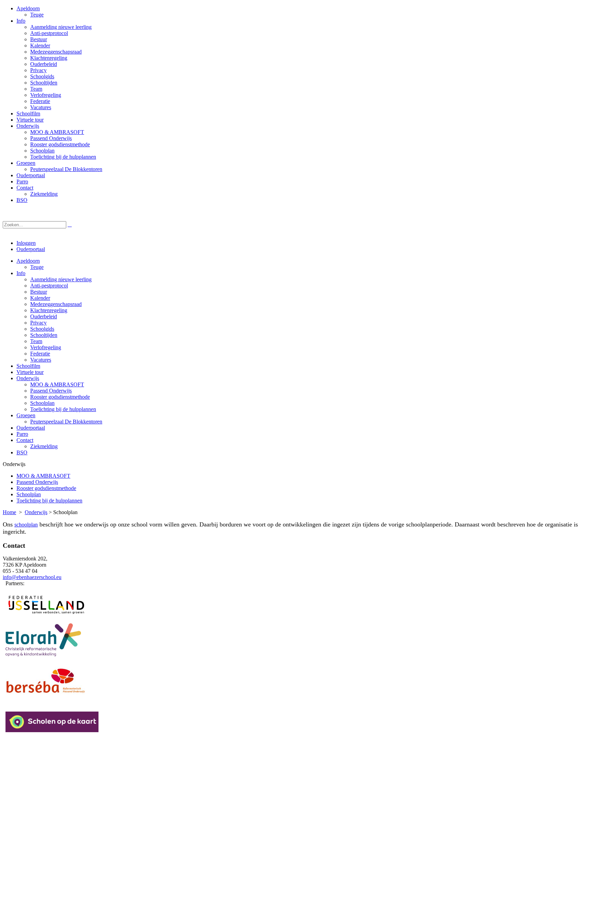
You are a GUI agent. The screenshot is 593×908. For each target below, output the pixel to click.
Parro (22, 434)
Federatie (40, 353)
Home (9, 512)
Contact (24, 440)
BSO (21, 452)
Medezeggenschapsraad (56, 304)
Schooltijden (43, 335)
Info (20, 273)
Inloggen (26, 243)
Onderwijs (27, 378)
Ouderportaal (30, 249)
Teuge (37, 267)
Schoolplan (42, 403)
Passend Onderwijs (51, 391)
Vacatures (40, 360)
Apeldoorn (28, 261)
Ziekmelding (44, 446)
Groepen (25, 415)
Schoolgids (42, 329)
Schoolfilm (28, 366)
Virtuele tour (30, 372)
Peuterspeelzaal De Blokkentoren (66, 421)
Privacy (38, 323)
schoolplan (26, 524)
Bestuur (38, 292)
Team (36, 341)
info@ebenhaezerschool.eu (32, 577)
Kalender (40, 298)
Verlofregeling (45, 347)
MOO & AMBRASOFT (57, 384)
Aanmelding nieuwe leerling (61, 279)
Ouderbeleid (43, 316)
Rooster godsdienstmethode (60, 397)
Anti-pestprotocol (49, 285)
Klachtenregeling (48, 310)
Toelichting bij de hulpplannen (63, 409)
